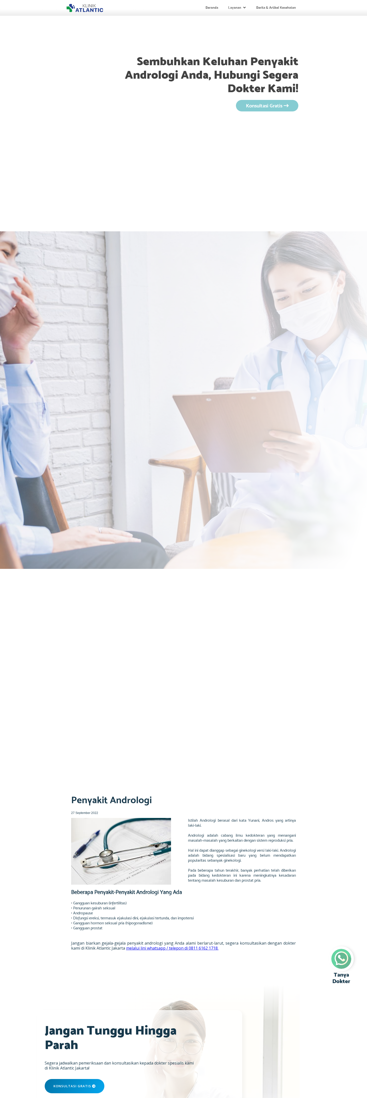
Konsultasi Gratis (267, 106)
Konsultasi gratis (74, 1086)
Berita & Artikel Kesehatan (276, 7)
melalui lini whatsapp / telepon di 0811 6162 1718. (172, 948)
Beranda (211, 7)
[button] (237, 7)
